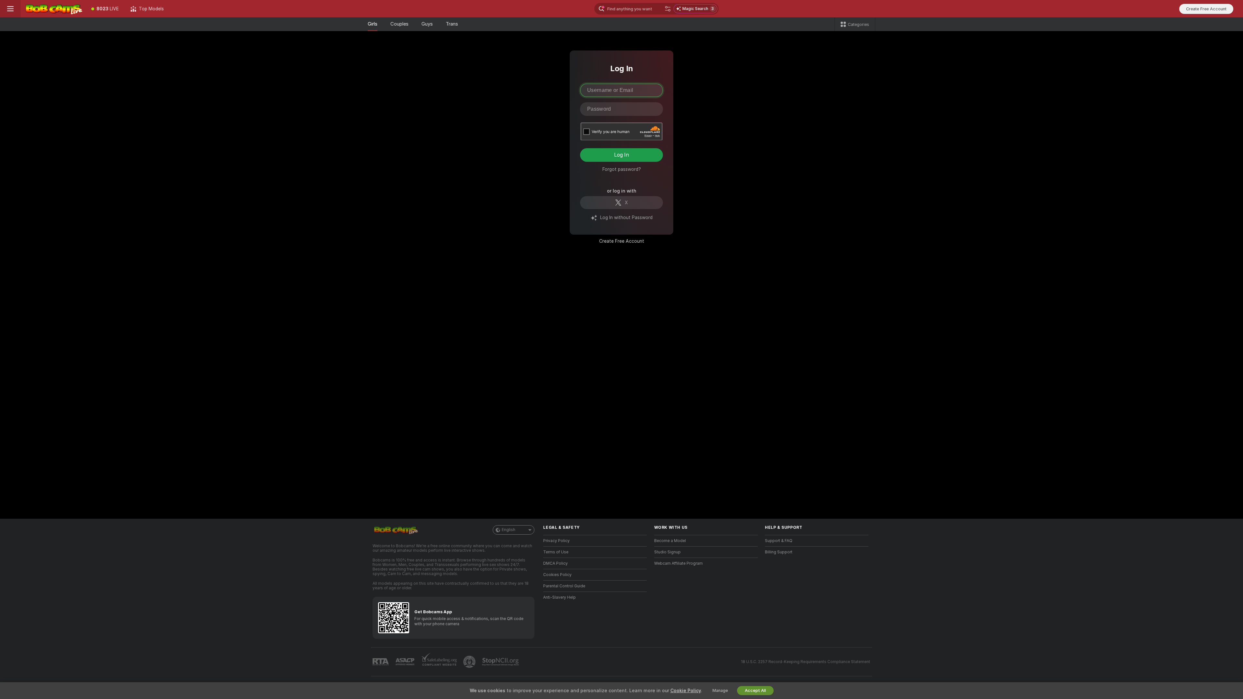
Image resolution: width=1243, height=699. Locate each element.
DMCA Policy (555, 563)
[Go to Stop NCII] (501, 662)
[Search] (667, 8)
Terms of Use (555, 552)
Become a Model (670, 540)
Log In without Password (626, 217)
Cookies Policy (557, 574)
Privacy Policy (556, 540)
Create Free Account (621, 241)
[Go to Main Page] (53, 8)
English (508, 529)
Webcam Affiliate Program (678, 563)
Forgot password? (621, 169)
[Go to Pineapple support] (470, 662)
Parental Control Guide (564, 586)
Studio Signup (667, 552)
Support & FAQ (778, 540)
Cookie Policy (685, 690)
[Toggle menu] (10, 8)
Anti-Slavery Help (559, 597)
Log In (621, 155)
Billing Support (778, 552)
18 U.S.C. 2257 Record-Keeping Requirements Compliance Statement (805, 662)
